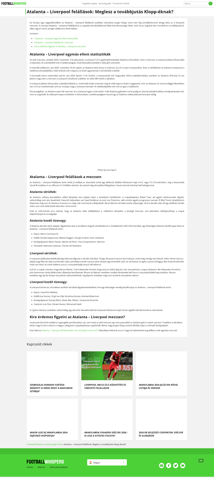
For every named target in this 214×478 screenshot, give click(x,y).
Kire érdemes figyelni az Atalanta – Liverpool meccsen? (60, 46)
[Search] (211, 3)
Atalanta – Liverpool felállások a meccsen (53, 42)
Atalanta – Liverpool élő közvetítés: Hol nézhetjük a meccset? (70, 330)
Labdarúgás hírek (54, 444)
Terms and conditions (59, 467)
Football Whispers (35, 444)
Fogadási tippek (89, 3)
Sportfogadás (105, 3)
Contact (30, 467)
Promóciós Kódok (121, 3)
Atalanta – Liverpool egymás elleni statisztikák (56, 38)
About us (41, 467)
